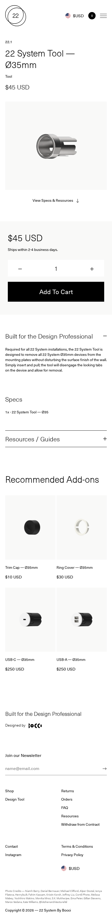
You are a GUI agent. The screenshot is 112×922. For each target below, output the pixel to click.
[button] (20, 269)
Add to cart (56, 291)
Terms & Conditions (77, 846)
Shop (9, 791)
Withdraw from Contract (80, 824)
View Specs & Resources (53, 200)
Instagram (13, 854)
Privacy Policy (72, 854)
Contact (11, 846)
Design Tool (14, 799)
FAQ (64, 807)
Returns (67, 791)
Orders (66, 799)
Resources (70, 816)
